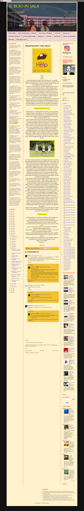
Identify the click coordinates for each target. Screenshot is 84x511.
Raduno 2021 (66, 189)
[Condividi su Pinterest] (48, 248)
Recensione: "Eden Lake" (71, 372)
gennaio (13, 286)
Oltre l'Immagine (67, 163)
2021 (11, 219)
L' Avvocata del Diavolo (68, 154)
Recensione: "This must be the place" (15, 272)
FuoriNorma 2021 (67, 134)
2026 (11, 211)
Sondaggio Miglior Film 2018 (69, 207)
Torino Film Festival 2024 (68, 258)
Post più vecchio (55, 350)
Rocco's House (67, 199)
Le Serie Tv (57, 33)
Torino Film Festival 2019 (68, 250)
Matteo (14, 50)
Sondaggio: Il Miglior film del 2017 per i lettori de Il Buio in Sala (72, 362)
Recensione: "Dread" (15, 278)
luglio (12, 243)
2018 (11, 224)
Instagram (66, 150)
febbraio (13, 285)
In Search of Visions (67, 147)
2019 (11, 223)
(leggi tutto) (11, 74)
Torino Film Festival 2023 (68, 256)
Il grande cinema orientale (69, 143)
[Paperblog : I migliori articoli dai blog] (66, 403)
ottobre (13, 239)
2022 (11, 218)
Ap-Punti (65, 108)
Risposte (31, 264)
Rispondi (29, 262)
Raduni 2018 (66, 180)
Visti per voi (66, 33)
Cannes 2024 (66, 117)
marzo (12, 283)
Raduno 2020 (66, 187)
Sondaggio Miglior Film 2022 (69, 217)
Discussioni (66, 126)
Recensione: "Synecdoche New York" (71, 337)
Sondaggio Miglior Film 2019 (69, 209)
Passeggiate (66, 166)
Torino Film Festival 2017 (68, 247)
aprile (12, 248)
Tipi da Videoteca (67, 240)
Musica (65, 160)
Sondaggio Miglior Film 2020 (69, 212)
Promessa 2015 (67, 170)
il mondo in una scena (68, 146)
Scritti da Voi (57, 36)
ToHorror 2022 (66, 244)
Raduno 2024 (66, 193)
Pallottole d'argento (67, 164)
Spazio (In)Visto (67, 227)
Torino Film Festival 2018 (68, 249)
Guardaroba (66, 136)
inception (19, 172)
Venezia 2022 (66, 266)
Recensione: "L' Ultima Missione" (15, 276)
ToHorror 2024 (66, 246)
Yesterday (48, 36)
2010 (11, 290)
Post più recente (28, 350)
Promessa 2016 (67, 171)
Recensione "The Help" (15, 274)
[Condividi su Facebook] (47, 248)
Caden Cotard (34, 266)
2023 (11, 216)
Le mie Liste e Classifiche (45, 33)
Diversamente (66, 127)
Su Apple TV (66, 230)
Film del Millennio (67, 131)
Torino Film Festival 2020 (68, 252)
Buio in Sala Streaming (68, 114)
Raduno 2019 (66, 186)
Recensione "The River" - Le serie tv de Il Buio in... (16, 250)
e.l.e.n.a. (15, 110)
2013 (11, 233)
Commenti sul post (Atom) (34, 352)
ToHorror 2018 (66, 241)
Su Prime (65, 237)
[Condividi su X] (46, 248)
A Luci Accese (66, 105)
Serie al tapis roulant (68, 201)
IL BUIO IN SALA (24, 6)
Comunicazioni (66, 123)
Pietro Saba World (67, 408)
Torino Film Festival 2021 (68, 253)
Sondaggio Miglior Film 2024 (69, 222)
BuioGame (66, 115)
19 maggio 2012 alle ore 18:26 (45, 313)
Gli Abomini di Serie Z (14, 36)
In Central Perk (67, 440)
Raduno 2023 (66, 192)
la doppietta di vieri (67, 158)
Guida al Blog (12, 33)
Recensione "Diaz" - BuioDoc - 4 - (15, 256)
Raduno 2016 (66, 182)
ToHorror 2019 (66, 243)
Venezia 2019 (66, 262)
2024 (11, 214)
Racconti (65, 176)
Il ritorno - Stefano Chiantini (70, 456)
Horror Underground (23, 33)
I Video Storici (66, 140)
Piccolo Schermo (67, 168)
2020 (11, 221)
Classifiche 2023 (67, 121)
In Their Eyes (66, 148)
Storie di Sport (66, 228)
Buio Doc (34, 33)
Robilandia (30, 285)
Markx (65, 454)
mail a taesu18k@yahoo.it (67, 83)
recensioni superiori (67, 196)
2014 (11, 231)
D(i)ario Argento (67, 124)
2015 (11, 229)
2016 (11, 228)
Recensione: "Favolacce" (71, 314)
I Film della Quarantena (68, 137)
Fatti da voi (41, 36)
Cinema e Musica (67, 120)
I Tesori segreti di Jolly (69, 36)
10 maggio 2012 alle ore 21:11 (40, 305)
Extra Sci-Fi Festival (67, 128)
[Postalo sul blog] (45, 248)
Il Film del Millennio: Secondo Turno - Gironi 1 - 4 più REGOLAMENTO (69, 303)
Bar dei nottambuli (67, 109)
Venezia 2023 (66, 268)
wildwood (65, 269)
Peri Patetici (66, 167)
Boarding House (67, 112)
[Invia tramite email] (44, 248)
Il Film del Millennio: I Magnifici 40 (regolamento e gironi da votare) (69, 290)
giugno (12, 244)
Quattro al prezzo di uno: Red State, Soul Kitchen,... (16, 265)
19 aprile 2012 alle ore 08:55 (38, 285)
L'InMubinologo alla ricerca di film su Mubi (69, 157)
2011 (11, 288)
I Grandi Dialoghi (67, 139)
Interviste (65, 151)
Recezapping (66, 198)
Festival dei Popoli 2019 (68, 130)
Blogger (47, 503)
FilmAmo (65, 133)
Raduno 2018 (66, 184)
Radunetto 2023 (67, 179)
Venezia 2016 (66, 259)
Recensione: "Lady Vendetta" (15, 281)
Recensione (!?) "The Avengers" (15, 259)
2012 (11, 234)
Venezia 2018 (66, 260)
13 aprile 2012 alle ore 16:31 (36, 255)
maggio (13, 246)
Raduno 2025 (66, 195)
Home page (42, 350)
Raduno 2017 (66, 183)
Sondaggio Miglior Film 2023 (69, 219)
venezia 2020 (66, 263)
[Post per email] (42, 248)
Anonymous (15, 86)
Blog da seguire (67, 111)
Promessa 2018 (67, 174)
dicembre (13, 236)
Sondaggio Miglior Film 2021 (69, 214)
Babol (29, 255)
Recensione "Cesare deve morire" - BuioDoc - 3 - (16, 262)
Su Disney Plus (67, 231)
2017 (11, 226)
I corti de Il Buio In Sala (29, 36)
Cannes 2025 (66, 118)
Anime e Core (66, 107)
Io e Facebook (66, 153)
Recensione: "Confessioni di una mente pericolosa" (16, 268)
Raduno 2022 (66, 190)
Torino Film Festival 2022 (68, 255)
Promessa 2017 (67, 173)
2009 (11, 292)
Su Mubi (65, 233)
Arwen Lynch (31, 305)
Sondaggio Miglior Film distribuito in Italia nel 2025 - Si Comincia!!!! (72, 277)
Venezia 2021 (66, 265)
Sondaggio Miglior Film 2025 (69, 224)
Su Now (65, 236)
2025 (11, 213)
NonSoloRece (66, 161)
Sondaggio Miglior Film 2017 (69, 205)
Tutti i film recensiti (21, 39)
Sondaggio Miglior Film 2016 (69, 202)
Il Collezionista (66, 142)
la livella (18, 155)
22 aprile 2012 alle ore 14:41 (44, 266)
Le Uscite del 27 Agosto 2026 (71, 443)
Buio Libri (11, 39)
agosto (12, 241)
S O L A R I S (66, 424)
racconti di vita (66, 177)
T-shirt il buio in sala (67, 239)
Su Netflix (65, 234)
